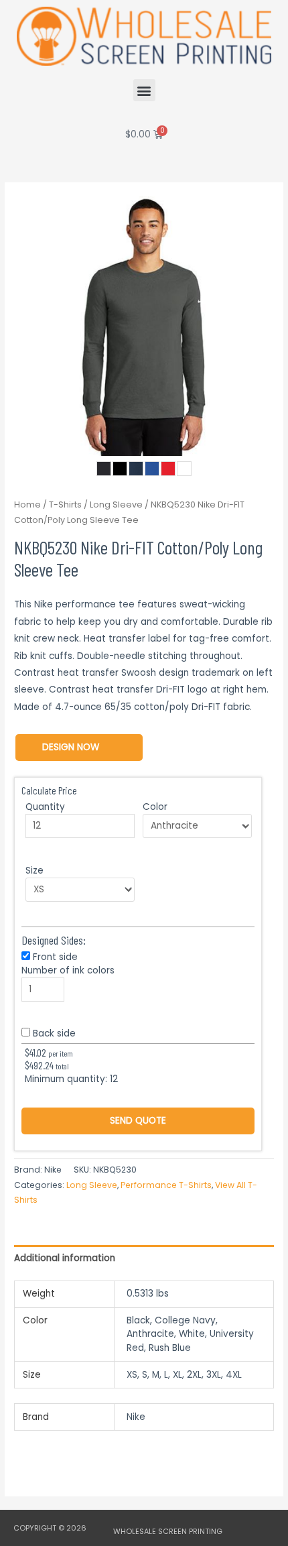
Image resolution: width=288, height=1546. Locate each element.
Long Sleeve (116, 504)
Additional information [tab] (64, 1258)
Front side (55, 957)
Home (27, 504)
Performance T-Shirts (166, 1185)
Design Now (70, 747)
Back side (54, 1033)
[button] (144, 90)
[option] (144, 326)
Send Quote (138, 1120)
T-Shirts (65, 504)
